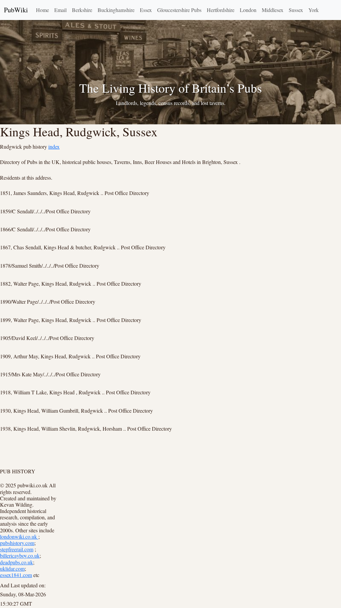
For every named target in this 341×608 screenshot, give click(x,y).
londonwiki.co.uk (19, 536)
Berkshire (82, 9)
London (248, 9)
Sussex (296, 9)
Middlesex (272, 9)
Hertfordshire (220, 9)
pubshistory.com (17, 542)
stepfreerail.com (16, 549)
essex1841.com (16, 574)
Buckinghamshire (116, 9)
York (313, 9)
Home (42, 9)
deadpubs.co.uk (16, 562)
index (54, 146)
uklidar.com (12, 568)
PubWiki (16, 9)
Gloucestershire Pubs (179, 9)
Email (60, 9)
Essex (146, 9)
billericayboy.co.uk (20, 555)
